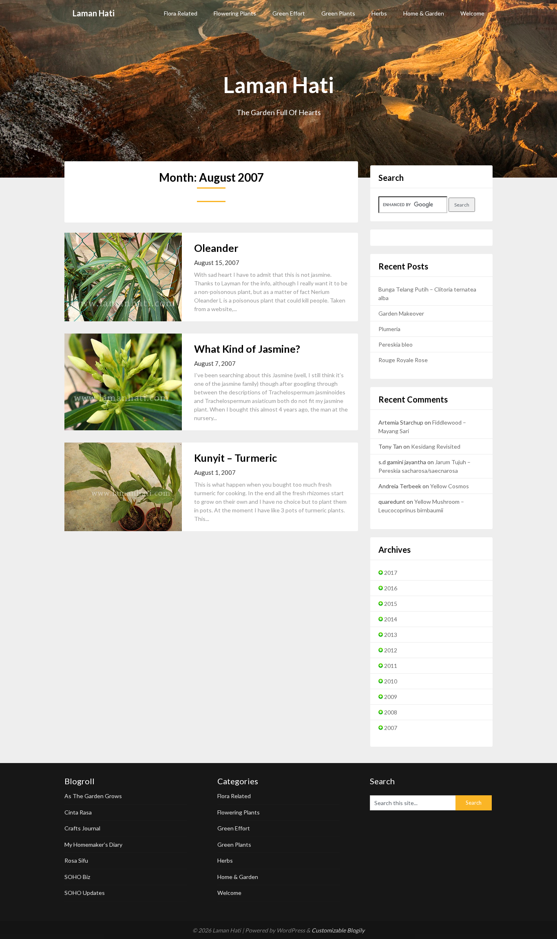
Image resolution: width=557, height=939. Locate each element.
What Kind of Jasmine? (247, 349)
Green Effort (288, 13)
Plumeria (389, 328)
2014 (390, 619)
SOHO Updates (84, 892)
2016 (390, 588)
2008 (390, 712)
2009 (390, 696)
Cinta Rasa (78, 812)
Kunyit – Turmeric (235, 458)
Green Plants (338, 13)
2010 (390, 681)
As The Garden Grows (93, 795)
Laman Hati (94, 13)
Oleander (216, 248)
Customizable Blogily (338, 930)
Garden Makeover (401, 313)
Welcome (472, 13)
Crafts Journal (82, 828)
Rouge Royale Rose (403, 359)
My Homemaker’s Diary (93, 844)
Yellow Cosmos (449, 486)
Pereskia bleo (395, 344)
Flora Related (180, 13)
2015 (390, 603)
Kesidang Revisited (435, 446)
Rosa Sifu (76, 860)
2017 (390, 572)
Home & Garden (423, 13)
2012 (390, 650)
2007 (390, 727)
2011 (390, 665)
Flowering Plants (235, 13)
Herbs (379, 13)
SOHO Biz (77, 876)
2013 (390, 634)
